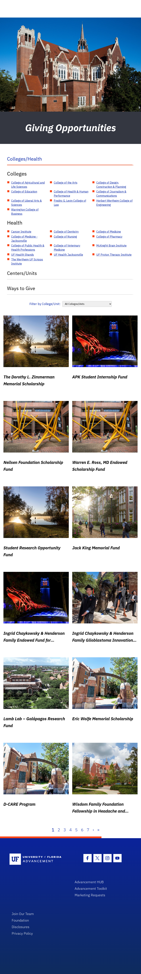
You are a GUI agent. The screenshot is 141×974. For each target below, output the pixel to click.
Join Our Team (23, 913)
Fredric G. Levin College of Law (70, 202)
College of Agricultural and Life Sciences (28, 184)
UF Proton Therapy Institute (114, 254)
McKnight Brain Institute (111, 245)
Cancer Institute (21, 231)
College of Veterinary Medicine (67, 247)
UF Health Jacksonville (68, 254)
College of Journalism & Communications (111, 193)
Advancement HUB (89, 882)
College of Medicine (108, 231)
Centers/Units (22, 273)
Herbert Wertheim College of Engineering (114, 202)
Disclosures (20, 926)
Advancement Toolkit (91, 888)
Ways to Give (21, 288)
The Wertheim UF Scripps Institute (27, 261)
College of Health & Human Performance (71, 193)
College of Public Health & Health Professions (27, 247)
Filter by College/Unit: (45, 304)
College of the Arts (65, 182)
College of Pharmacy (109, 236)
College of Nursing (65, 236)
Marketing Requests (90, 895)
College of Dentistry (66, 231)
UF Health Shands (22, 254)
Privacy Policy (22, 933)
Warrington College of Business (25, 211)
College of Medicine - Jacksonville (24, 238)
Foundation (20, 920)
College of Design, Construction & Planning (111, 184)
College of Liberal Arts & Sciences (26, 202)
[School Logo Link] (38, 859)
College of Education (24, 191)
